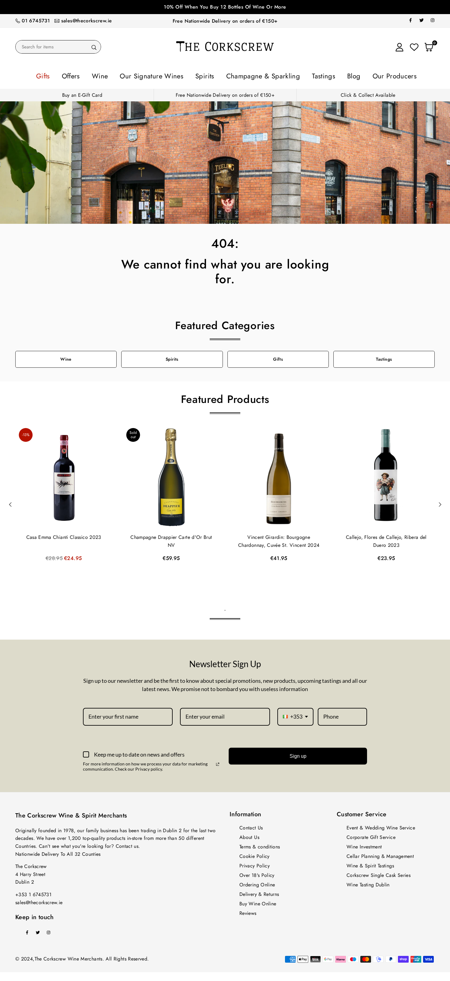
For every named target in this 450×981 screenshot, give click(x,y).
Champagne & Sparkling (255, 75)
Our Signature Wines (168, 75)
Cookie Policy (254, 854)
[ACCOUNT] (399, 47)
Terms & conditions (259, 844)
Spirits (209, 75)
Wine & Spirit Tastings (370, 863)
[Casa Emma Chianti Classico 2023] (63, 476)
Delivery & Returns (259, 892)
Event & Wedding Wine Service (381, 825)
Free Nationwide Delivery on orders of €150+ (225, 20)
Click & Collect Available (368, 93)
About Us (249, 835)
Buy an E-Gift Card (82, 93)
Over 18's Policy (257, 873)
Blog (326, 75)
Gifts (82, 75)
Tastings (303, 75)
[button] (439, 502)
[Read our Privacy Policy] (217, 762)
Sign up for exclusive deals (225, 6)
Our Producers (358, 75)
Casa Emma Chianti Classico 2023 (63, 535)
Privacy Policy (254, 863)
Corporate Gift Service (371, 835)
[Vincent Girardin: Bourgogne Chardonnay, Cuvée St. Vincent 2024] (278, 476)
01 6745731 (36, 20)
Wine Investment (364, 844)
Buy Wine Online (257, 901)
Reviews (248, 911)
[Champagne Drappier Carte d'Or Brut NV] (171, 476)
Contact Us (251, 825)
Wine (127, 75)
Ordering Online (257, 882)
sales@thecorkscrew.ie (86, 20)
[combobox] (295, 715)
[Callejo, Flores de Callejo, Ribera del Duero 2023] (386, 476)
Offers (104, 75)
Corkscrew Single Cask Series (379, 873)
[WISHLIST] (414, 47)
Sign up (298, 754)
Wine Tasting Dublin (368, 882)
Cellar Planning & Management (380, 854)
